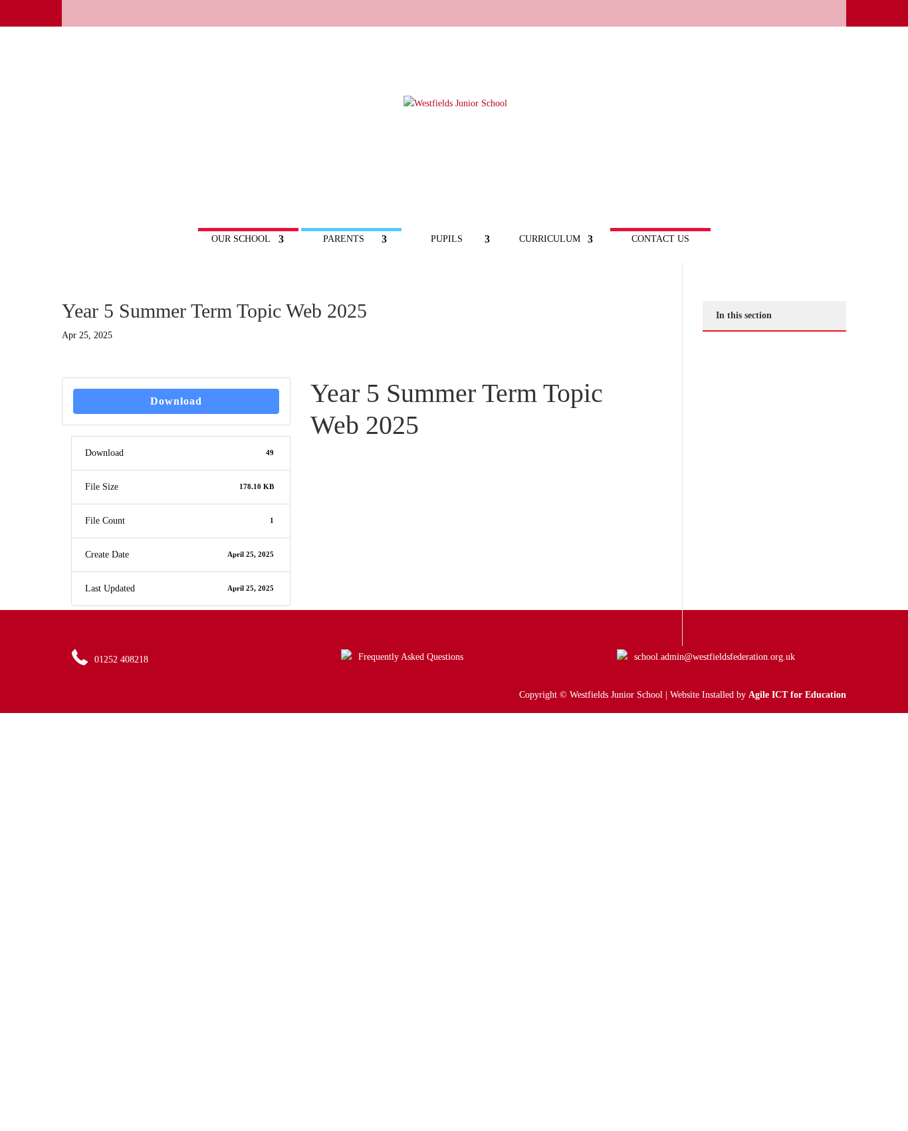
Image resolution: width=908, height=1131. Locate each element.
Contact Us (660, 239)
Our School (241, 239)
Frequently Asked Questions (410, 657)
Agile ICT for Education (797, 695)
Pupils (447, 239)
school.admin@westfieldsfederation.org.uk (714, 657)
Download (176, 401)
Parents (343, 239)
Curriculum (549, 239)
